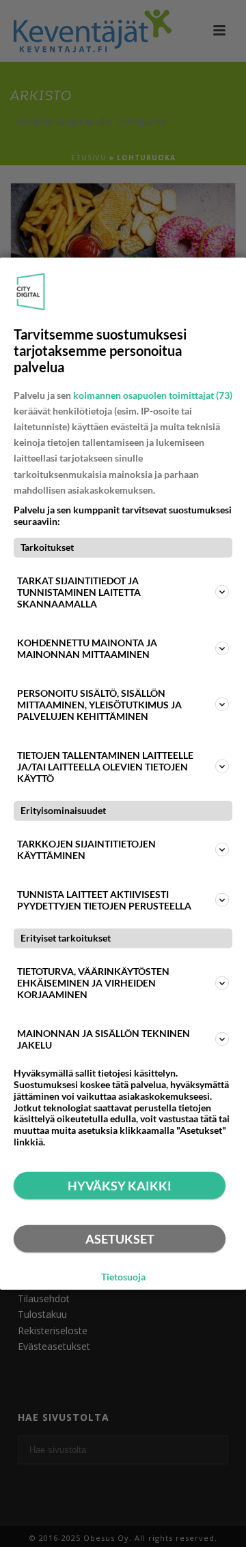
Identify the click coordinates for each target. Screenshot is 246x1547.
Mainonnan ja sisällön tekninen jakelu (103, 1039)
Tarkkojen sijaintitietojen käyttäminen (86, 849)
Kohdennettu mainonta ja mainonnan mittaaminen (87, 648)
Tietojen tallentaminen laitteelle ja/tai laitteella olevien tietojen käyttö (105, 766)
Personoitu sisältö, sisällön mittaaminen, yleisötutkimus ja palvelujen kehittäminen (99, 704)
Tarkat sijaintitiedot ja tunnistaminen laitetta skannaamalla (79, 592)
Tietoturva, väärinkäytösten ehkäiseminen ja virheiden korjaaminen (93, 982)
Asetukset (119, 1238)
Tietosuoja (123, 1277)
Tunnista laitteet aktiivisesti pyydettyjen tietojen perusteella (104, 900)
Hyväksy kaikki (120, 1185)
